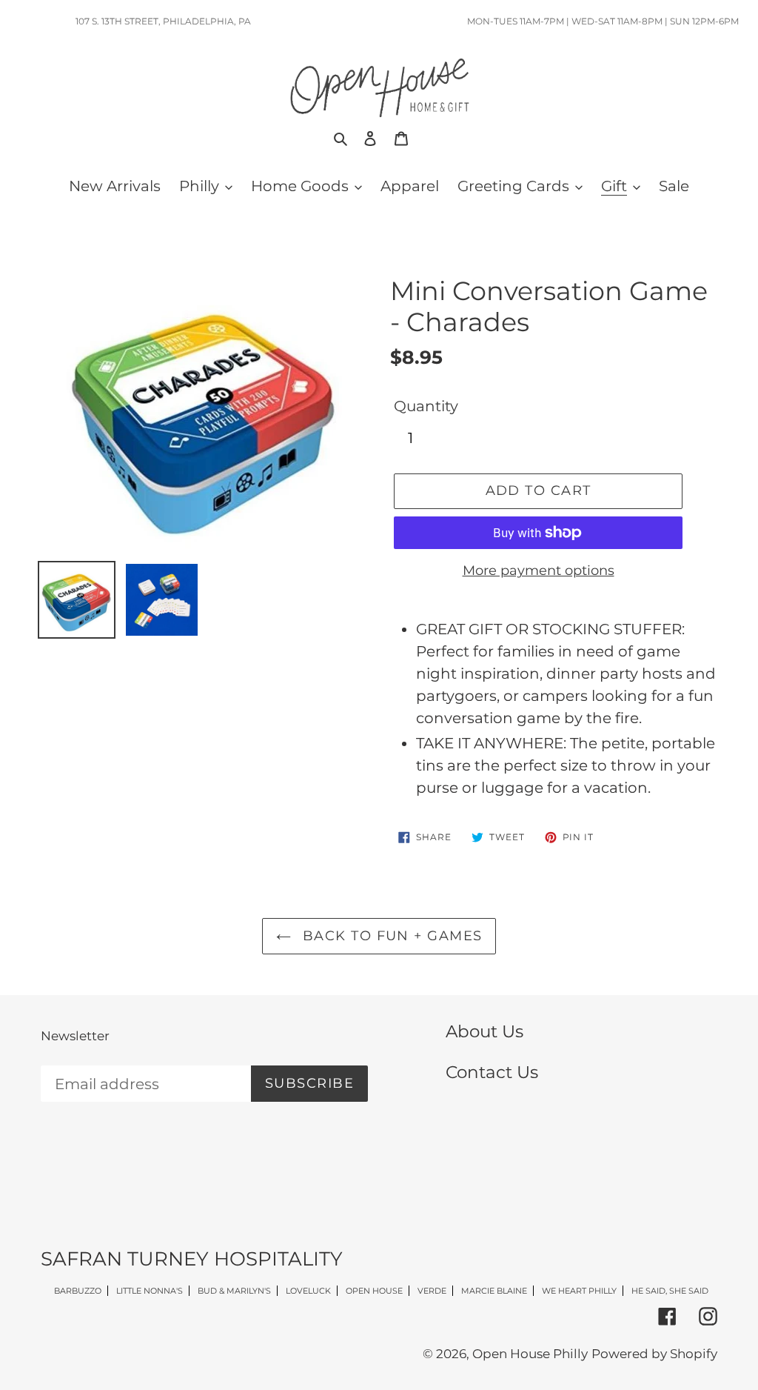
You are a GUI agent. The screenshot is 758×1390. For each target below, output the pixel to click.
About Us (484, 1031)
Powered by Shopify (654, 1353)
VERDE (431, 1291)
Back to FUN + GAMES (390, 936)
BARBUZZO (77, 1291)
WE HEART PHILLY (579, 1291)
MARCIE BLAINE (494, 1291)
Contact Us (492, 1072)
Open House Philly (530, 1353)
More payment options (538, 570)
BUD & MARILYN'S (234, 1291)
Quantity (426, 406)
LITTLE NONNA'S (149, 1291)
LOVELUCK (308, 1291)
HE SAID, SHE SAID (669, 1291)
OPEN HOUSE (374, 1291)
